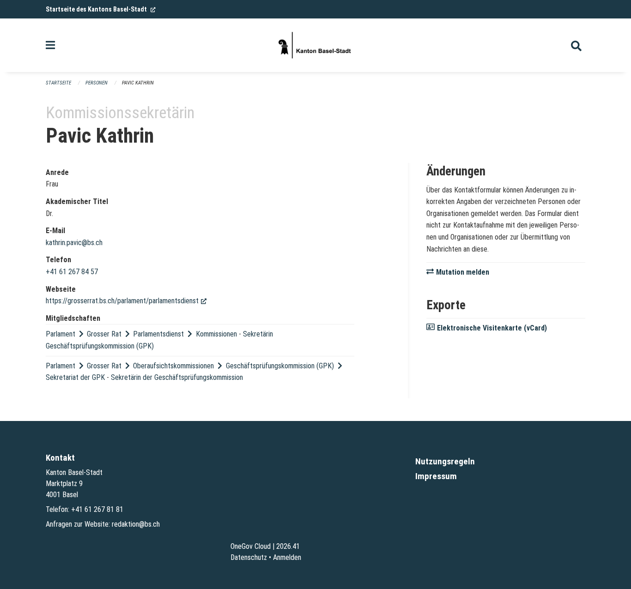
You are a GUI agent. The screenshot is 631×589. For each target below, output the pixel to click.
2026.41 (288, 546)
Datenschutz (249, 557)
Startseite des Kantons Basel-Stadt (101, 9)
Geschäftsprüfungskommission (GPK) (280, 365)
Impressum (436, 476)
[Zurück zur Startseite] (315, 45)
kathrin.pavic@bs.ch (74, 242)
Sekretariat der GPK (75, 377)
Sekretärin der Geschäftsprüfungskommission (177, 377)
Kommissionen (216, 334)
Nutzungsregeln (445, 461)
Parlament (60, 334)
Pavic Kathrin (138, 83)
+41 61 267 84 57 (72, 271)
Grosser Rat (104, 334)
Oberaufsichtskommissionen (173, 365)
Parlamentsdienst (158, 334)
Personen (96, 83)
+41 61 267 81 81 (97, 509)
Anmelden (287, 557)
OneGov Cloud (251, 546)
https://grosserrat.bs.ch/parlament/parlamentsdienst (126, 300)
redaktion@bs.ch (136, 524)
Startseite (58, 83)
